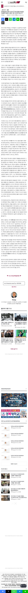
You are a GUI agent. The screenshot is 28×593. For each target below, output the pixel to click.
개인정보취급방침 (12, 585)
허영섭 (2, 15)
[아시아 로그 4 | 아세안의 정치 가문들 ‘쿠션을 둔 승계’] (5, 476)
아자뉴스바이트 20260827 (17, 433)
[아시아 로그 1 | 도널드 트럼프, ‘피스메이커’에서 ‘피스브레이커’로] (5, 498)
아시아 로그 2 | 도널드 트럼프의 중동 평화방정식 (18, 489)
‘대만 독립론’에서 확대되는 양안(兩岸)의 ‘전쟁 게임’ (21, 324)
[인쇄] (2, 22)
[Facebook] (2, 19)
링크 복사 (14, 286)
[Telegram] (14, 19)
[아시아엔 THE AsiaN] (14, 2)
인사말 (9, 584)
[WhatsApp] (10, 19)
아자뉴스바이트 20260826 (17, 441)
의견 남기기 (14, 349)
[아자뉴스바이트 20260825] (5, 450)
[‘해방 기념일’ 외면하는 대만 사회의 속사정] (7, 317)
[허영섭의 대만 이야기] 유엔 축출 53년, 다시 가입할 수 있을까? (20, 340)
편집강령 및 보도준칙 (20, 584)
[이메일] (21, 19)
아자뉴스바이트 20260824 (17, 455)
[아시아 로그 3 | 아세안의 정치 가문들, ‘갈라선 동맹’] (5, 483)
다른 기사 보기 (14, 463)
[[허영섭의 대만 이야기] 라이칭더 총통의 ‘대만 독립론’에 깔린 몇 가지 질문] (7, 333)
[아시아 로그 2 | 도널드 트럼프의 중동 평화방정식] (5, 490)
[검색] (26, 3)
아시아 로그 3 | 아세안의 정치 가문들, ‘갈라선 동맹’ (17, 482)
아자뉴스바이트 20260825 (17, 448)
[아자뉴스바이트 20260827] (5, 435)
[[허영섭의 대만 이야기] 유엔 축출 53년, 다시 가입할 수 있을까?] (21, 333)
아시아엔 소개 (4, 584)
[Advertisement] (14, 369)
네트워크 (13, 584)
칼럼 (8, 9)
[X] (6, 19)
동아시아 (4, 9)
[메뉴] (2, 3)
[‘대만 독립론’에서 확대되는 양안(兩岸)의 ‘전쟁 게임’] (21, 317)
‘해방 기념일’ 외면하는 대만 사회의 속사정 (7, 323)
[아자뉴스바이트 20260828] (5, 428)
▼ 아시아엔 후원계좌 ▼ (14, 276)
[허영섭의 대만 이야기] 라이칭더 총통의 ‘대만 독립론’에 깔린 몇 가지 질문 (7, 340)
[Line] (17, 19)
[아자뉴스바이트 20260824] (5, 457)
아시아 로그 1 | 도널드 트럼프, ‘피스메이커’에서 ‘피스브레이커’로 (19, 496)
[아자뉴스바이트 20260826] (5, 443)
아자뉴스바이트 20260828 (17, 426)
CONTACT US (20, 585)
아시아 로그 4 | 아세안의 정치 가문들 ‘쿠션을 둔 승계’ (17, 474)
